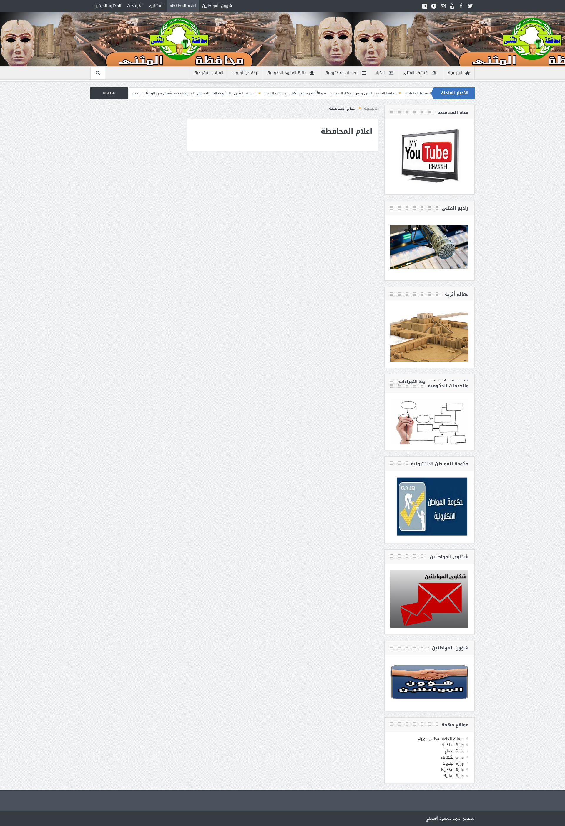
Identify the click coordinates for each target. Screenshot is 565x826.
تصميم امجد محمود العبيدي (450, 818)
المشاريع (156, 6)
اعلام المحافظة (183, 6)
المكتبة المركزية (107, 6)
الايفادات (134, 6)
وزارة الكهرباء (452, 757)
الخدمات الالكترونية (342, 73)
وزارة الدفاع (454, 751)
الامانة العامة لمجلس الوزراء (441, 738)
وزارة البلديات (453, 763)
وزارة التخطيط (452, 769)
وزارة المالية (454, 776)
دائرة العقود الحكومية (286, 73)
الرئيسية (455, 73)
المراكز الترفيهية (209, 73)
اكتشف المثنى (416, 73)
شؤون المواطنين (217, 6)
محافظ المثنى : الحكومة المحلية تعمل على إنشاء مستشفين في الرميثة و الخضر (236, 93)
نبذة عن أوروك (245, 73)
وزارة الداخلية (453, 745)
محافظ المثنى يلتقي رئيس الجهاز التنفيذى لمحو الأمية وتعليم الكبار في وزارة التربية (372, 93)
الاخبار (380, 73)
